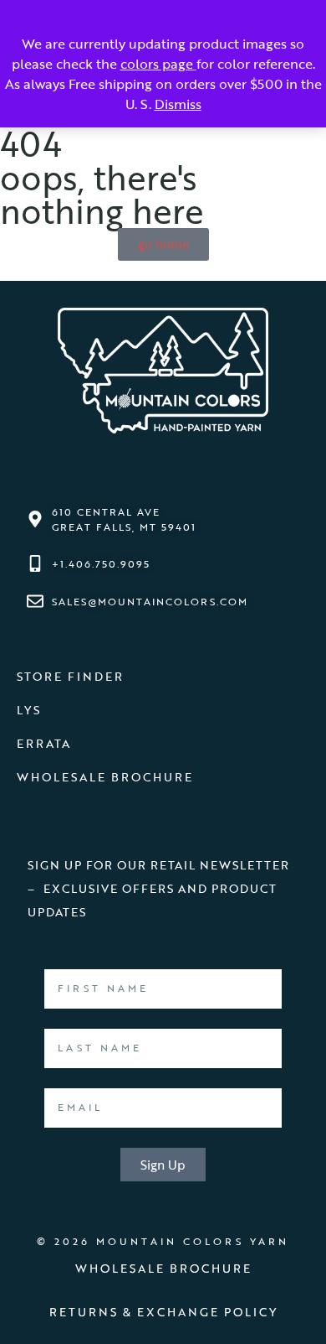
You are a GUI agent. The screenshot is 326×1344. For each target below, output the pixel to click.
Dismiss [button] (178, 104)
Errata (44, 743)
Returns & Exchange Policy (163, 1312)
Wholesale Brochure (105, 777)
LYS (29, 710)
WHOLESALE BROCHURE (163, 1268)
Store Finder (70, 676)
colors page (158, 64)
